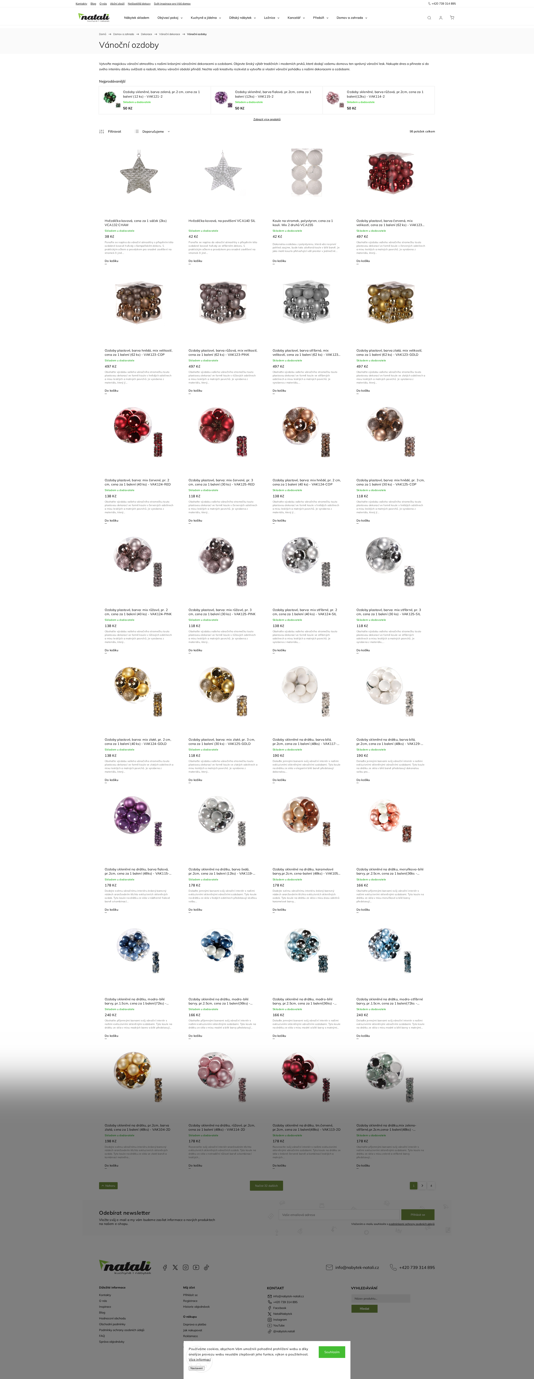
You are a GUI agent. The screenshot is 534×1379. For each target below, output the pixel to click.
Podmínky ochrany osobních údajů (121, 1330)
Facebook (165, 1267)
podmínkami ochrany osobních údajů (412, 1224)
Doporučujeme (153, 131)
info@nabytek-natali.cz (357, 1267)
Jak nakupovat (192, 1330)
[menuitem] (136, 17)
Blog (93, 3)
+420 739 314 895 (417, 1267)
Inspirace (105, 1307)
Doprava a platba (194, 1324)
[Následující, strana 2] (422, 1185)
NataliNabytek (175, 1267)
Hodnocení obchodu (112, 1318)
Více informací (200, 1359)
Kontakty (81, 3)
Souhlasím (332, 1352)
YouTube (196, 1267)
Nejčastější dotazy (139, 3)
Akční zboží (117, 3)
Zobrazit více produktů (267, 119)
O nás (103, 3)
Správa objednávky (111, 1342)
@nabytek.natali (206, 1267)
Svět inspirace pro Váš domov (172, 3)
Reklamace (190, 1336)
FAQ (102, 1336)
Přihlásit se (418, 1214)
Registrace (190, 1301)
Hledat (364, 1308)
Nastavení (196, 1368)
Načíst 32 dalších (266, 1185)
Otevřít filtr (110, 131)
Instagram (186, 1267)
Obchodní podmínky (112, 1324)
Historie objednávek (196, 1307)
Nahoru (110, 1186)
